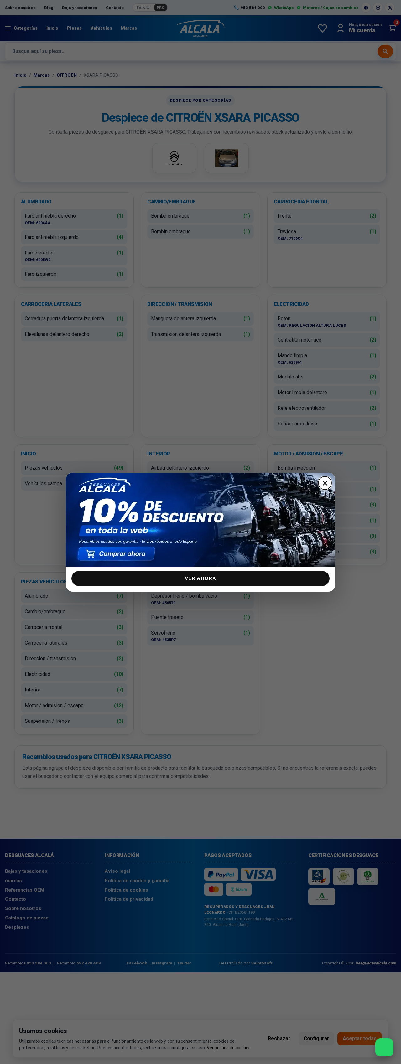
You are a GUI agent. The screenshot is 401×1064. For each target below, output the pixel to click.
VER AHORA (200, 578)
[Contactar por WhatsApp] (384, 1047)
